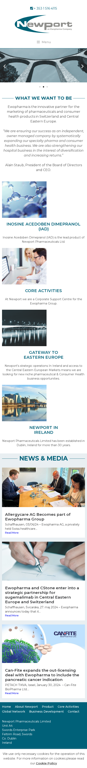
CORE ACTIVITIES (43, 290)
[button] (4, 66)
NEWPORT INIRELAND (43, 430)
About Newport (26, 706)
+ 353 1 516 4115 (45, 8)
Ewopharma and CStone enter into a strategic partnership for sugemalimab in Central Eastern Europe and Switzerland (42, 594)
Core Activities (68, 706)
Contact (73, 711)
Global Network (13, 711)
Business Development (46, 711)
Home (6, 706)
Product (48, 706)
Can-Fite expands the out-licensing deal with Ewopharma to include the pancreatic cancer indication (42, 675)
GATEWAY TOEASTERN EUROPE (44, 355)
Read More (12, 532)
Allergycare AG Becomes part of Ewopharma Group (38, 516)
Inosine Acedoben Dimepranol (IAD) (43, 226)
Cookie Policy (46, 763)
